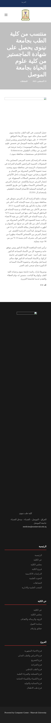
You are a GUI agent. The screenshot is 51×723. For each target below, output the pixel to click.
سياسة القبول (36, 624)
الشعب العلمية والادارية (32, 587)
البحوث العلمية (35, 578)
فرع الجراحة (36, 665)
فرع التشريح (36, 660)
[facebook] (25, 5)
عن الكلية (38, 560)
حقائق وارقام (36, 628)
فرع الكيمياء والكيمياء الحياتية (29, 679)
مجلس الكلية (36, 564)
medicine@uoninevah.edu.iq (34, 527)
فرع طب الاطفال (34, 688)
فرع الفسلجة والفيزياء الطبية (29, 674)
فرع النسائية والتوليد (33, 683)
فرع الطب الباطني (34, 669)
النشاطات (23, 81)
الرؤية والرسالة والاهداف (31, 619)
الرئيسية (38, 555)
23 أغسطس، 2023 (39, 81)
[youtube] (30, 5)
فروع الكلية (37, 569)
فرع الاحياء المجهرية (33, 651)
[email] (21, 5)
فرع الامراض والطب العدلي (30, 655)
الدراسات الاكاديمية (33, 574)
